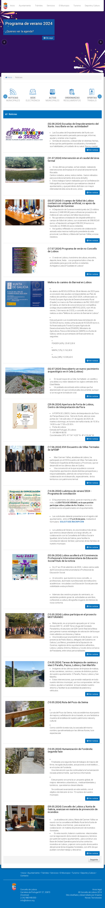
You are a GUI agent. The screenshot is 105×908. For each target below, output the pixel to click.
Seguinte (94, 860)
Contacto (24, 876)
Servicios (51, 6)
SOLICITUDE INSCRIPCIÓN (71, 522)
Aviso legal (97, 889)
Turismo (77, 6)
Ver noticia (93, 150)
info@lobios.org (27, 900)
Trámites (39, 6)
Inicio (12, 6)
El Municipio (64, 6)
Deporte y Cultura (92, 6)
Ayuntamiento (25, 6)
